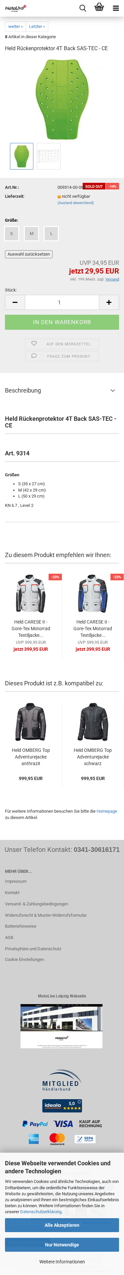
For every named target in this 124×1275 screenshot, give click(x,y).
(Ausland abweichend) (76, 203)
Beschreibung (23, 390)
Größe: (11, 220)
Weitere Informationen (62, 1261)
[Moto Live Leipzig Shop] (13, 8)
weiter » (15, 26)
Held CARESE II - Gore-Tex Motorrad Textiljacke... (31, 628)
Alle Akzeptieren (62, 1225)
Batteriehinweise (20, 926)
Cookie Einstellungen (24, 959)
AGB (9, 937)
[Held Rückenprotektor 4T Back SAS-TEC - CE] (62, 99)
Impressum (15, 881)
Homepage (107, 811)
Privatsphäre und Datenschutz (33, 948)
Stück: (11, 290)
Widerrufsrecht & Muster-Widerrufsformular (46, 915)
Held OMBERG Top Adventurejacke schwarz (93, 757)
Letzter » (37, 26)
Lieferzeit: (14, 196)
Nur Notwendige (62, 1244)
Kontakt (12, 892)
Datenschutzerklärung (41, 1211)
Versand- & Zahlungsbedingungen (36, 903)
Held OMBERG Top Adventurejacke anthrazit (31, 757)
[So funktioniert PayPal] (62, 1133)
